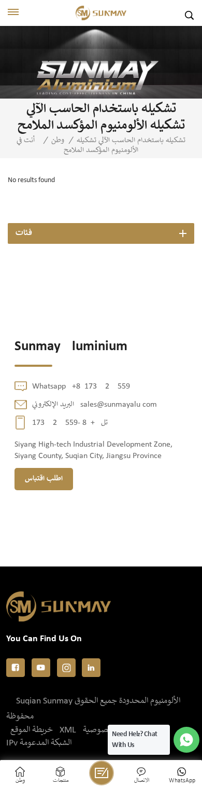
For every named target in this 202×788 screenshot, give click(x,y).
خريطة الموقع (31, 730)
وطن (57, 140)
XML (68, 730)
